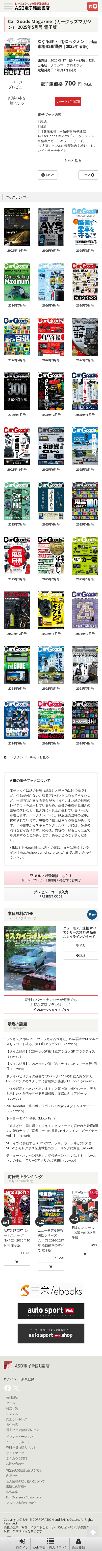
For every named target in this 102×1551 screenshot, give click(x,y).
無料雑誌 (12, 1398)
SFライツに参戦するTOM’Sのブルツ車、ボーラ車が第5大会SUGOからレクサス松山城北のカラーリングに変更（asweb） (51, 1145)
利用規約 (12, 1476)
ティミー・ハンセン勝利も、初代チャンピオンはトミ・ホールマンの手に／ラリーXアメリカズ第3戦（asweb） (51, 1158)
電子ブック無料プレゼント (24, 1430)
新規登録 (78, 1547)
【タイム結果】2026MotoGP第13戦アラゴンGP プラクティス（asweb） (50, 1053)
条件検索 (12, 1425)
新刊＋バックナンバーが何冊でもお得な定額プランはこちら (51, 1004)
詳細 (82, 955)
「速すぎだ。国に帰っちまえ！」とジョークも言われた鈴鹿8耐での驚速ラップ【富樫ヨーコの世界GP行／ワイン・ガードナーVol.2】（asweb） (52, 1130)
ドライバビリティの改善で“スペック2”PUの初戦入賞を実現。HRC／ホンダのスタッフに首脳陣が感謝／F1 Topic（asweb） (51, 1078)
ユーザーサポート (18, 1442)
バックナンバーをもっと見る (27, 757)
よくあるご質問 (16, 1458)
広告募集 (12, 1492)
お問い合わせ (15, 1464)
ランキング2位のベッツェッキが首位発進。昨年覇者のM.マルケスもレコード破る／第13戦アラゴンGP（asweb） (52, 1041)
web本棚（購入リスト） (50, 1547)
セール (10, 1403)
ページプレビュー (17, 84)
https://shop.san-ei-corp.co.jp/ (41, 852)
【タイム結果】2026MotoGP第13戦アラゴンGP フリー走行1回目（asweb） (51, 1066)
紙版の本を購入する (17, 100)
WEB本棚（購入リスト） (22, 1448)
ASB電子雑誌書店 (32, 1366)
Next (50, 175)
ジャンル (12, 1414)
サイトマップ (15, 1453)
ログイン (22, 1547)
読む (82, 945)
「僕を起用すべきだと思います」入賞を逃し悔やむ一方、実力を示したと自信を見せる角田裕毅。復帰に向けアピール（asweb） (51, 1093)
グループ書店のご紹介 (21, 1503)
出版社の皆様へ (16, 1487)
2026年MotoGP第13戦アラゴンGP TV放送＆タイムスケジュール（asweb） (51, 1108)
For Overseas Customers (23, 1497)
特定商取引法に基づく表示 (24, 1470)
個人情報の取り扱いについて (25, 1481)
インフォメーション (19, 1437)
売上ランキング (16, 1419)
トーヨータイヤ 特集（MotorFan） (31, 1118)
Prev (86, 175)
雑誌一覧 (12, 1408)
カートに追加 (68, 101)
